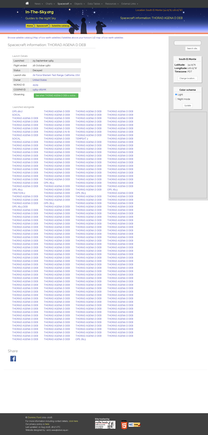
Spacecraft (42, 26)
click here (73, 421)
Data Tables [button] (94, 3)
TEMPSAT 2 (82, 138)
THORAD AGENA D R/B (57, 131)
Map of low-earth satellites (47, 37)
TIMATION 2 (18, 193)
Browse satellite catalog (20, 37)
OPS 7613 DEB (20, 206)
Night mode (183, 99)
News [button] (38, 3)
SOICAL (16, 114)
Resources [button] (111, 3)
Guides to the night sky (40, 18)
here (47, 424)
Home (30, 26)
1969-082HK (39, 89)
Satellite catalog (60, 26)
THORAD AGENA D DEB (57, 111)
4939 (35, 84)
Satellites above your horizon (77, 37)
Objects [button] (78, 3)
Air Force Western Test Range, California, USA (56, 75)
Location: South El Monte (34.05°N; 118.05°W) (159, 10)
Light (180, 94)
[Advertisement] (188, 155)
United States (40, 80)
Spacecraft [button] (64, 3)
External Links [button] (128, 3)
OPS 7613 (49, 183)
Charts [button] (49, 3)
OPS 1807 (17, 111)
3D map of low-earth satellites (108, 37)
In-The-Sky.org (39, 12)
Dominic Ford (34, 417)
